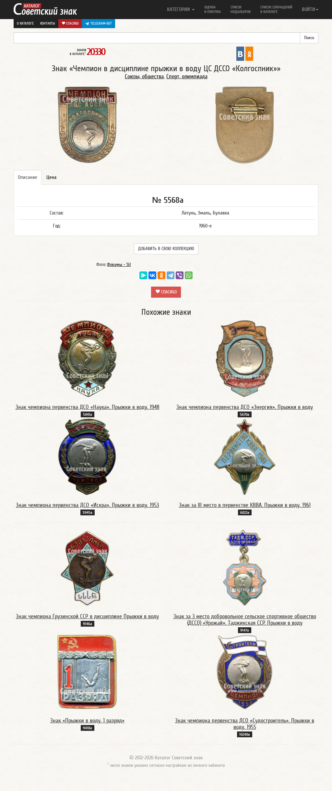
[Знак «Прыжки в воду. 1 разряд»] (87, 672)
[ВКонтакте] (152, 275)
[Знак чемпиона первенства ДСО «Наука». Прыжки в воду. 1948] (87, 358)
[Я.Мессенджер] (143, 275)
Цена (51, 177)
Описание (27, 177)
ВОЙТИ (308, 9)
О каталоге (25, 23)
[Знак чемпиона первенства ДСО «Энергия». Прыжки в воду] (244, 358)
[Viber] (180, 275)
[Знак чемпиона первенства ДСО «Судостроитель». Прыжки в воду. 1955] (244, 672)
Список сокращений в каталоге (276, 9)
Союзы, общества (144, 76)
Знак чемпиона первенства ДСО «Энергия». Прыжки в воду (244, 407)
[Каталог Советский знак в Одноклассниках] (249, 53)
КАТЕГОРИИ (179, 9)
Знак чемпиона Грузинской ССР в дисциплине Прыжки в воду (87, 616)
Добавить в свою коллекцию (166, 248)
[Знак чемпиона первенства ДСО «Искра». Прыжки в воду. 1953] (87, 456)
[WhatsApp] (189, 275)
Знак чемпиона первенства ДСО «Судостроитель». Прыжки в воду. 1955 (244, 724)
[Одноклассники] (161, 275)
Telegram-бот (101, 23)
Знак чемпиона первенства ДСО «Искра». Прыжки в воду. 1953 (87, 505)
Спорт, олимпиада (187, 76)
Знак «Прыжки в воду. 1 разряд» (87, 720)
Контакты (47, 23)
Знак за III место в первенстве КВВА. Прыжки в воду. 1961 (245, 505)
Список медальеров (241, 9)
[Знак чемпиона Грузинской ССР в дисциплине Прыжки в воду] (87, 568)
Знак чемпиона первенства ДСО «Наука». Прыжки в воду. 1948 (88, 407)
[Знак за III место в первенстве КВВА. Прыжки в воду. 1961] (244, 456)
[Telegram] (170, 275)
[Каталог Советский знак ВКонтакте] (240, 53)
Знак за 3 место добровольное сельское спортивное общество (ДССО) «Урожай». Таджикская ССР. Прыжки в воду (244, 619)
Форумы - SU (119, 264)
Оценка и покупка (212, 9)
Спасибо (72, 23)
